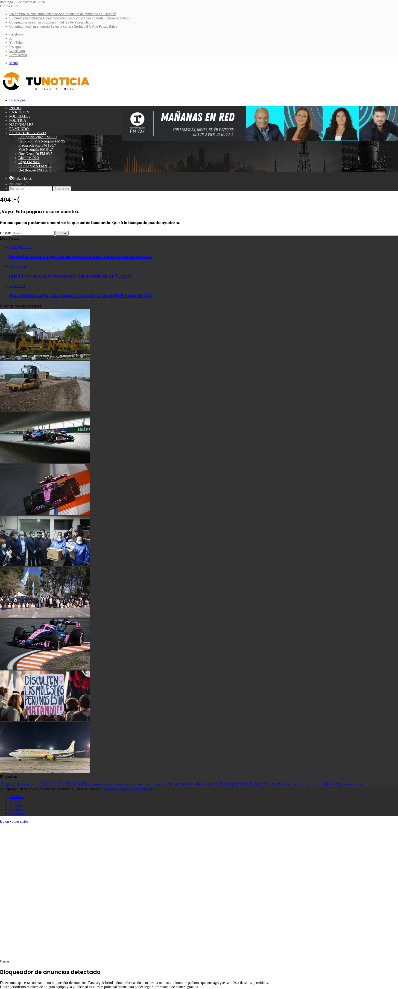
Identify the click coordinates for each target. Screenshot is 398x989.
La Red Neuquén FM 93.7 (37, 137)
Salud (350, 784)
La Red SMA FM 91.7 (35, 166)
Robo (318, 784)
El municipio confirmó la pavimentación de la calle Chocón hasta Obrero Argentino (70, 18)
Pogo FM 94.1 (29, 162)
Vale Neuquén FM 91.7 (35, 149)
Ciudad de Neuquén (62, 783)
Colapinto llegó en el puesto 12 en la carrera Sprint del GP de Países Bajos (63, 26)
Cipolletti (30, 784)
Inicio (15, 108)
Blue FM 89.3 (28, 158)
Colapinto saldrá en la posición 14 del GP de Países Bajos (51, 22)
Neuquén (231, 783)
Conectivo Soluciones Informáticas (127, 789)
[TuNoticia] (45, 91)
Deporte (95, 784)
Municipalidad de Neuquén (192, 783)
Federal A (131, 784)
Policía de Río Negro (298, 784)
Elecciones (119, 784)
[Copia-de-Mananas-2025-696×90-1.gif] (260, 139)
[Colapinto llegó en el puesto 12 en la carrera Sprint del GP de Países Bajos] (45, 513)
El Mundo (19, 129)
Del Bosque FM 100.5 (34, 170)
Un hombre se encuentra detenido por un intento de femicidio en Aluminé (62, 14)
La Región (19, 112)
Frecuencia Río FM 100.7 (37, 145)
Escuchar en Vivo (27, 133)
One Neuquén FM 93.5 (35, 154)
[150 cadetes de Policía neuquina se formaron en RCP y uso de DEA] (45, 617)
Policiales (20, 116)
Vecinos (359, 784)
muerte (161, 784)
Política (17, 120)
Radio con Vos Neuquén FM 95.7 (43, 141)
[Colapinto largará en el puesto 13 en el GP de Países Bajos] (45, 668)
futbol (140, 784)
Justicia (150, 784)
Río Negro (334, 784)
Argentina (11, 783)
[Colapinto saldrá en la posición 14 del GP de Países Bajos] (45, 462)
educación (107, 784)
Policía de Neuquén (263, 784)
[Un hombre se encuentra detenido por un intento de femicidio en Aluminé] (45, 358)
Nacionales (21, 125)
